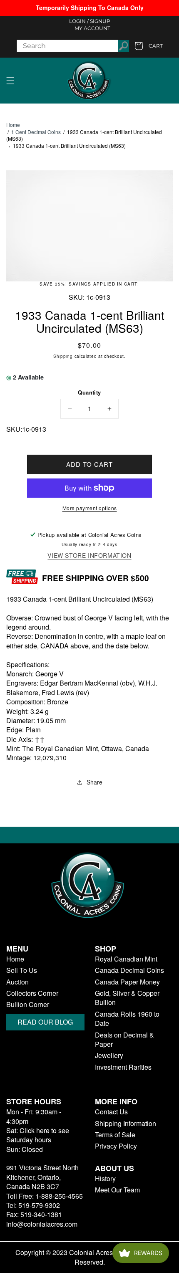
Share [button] (94, 782)
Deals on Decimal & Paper (124, 1039)
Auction (17, 982)
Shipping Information (125, 1123)
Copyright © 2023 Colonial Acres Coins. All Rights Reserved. (89, 1257)
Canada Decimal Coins (129, 970)
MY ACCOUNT (92, 28)
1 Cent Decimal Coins (36, 131)
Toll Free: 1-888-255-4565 (44, 1196)
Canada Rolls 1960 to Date (127, 1019)
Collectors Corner (32, 993)
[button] (10, 80)
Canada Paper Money (127, 982)
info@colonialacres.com (41, 1224)
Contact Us (111, 1111)
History (105, 1178)
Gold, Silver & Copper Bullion (127, 998)
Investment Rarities (123, 1067)
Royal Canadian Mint (126, 959)
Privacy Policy (116, 1146)
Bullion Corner (27, 1004)
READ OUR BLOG (45, 1022)
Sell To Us (21, 970)
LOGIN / (79, 21)
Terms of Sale (115, 1134)
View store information (89, 555)
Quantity (89, 392)
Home (13, 124)
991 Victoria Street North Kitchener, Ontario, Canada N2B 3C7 (42, 1177)
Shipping (63, 356)
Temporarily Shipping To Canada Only (90, 7)
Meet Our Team (117, 1190)
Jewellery (109, 1055)
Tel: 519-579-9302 (33, 1205)
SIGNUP (100, 21)
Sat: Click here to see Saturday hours (37, 1135)
